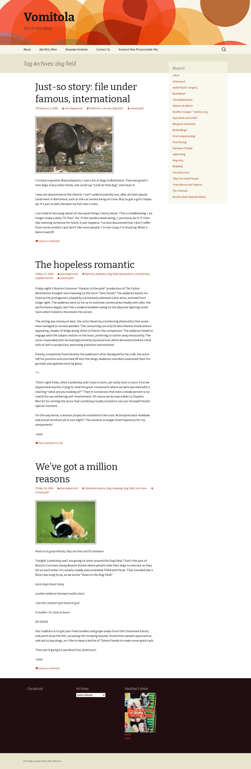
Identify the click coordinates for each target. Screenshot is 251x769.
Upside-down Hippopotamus (189, 196)
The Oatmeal (180, 190)
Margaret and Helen (184, 124)
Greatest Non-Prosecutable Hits (138, 49)
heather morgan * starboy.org (190, 112)
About (27, 49)
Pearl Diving (179, 142)
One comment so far (51, 443)
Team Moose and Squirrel (187, 184)
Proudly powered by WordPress (42, 761)
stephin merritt (44, 278)
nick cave (141, 488)
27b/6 (176, 75)
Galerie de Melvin (183, 105)
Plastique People (183, 148)
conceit (106, 108)
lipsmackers (126, 274)
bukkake (101, 274)
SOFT (128, 738)
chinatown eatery (95, 488)
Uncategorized (73, 108)
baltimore (95, 108)
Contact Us (103, 49)
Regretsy (178, 160)
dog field (117, 108)
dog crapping (114, 488)
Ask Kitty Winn (48, 49)
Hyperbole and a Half (185, 118)
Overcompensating (184, 136)
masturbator (142, 274)
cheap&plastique (183, 99)
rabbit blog (179, 154)
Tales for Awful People (186, 178)
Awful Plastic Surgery (185, 87)
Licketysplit (137, 108)
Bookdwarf (179, 93)
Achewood (179, 81)
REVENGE (178, 166)
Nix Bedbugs (180, 130)
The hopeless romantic (85, 264)
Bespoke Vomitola (76, 49)
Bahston (90, 274)
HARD (128, 734)
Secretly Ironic (181, 172)
